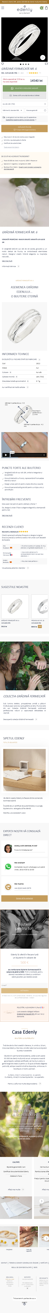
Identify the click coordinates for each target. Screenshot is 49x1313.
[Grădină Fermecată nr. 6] (24, 39)
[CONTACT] (41, 8)
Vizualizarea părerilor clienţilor (13, 568)
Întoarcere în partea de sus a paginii (24, 1299)
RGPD (35, 1267)
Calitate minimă (8, 377)
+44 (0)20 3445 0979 (22, 888)
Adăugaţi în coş (26, 128)
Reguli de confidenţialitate (21, 1267)
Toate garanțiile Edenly (11, 147)
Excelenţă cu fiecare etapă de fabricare (19, 359)
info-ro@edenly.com (27, 1283)
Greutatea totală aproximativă (14, 381)
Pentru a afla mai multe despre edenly (22, 1084)
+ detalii (31, 998)
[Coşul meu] (46, 7)
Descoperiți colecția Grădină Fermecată (18, 720)
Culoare (5, 372)
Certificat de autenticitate (12, 143)
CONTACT (4, 1263)
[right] (42, 57)
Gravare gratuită (31, 110)
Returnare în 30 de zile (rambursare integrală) (19, 137)
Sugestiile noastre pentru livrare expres (20, 120)
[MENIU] (3, 7)
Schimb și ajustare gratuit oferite (15, 140)
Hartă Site (44, 1263)
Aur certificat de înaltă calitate (13, 387)
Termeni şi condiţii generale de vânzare (23, 1263)
